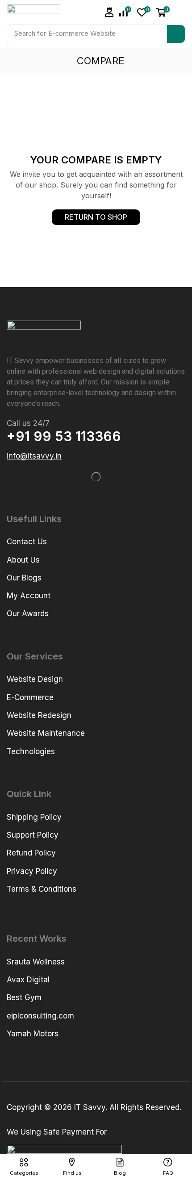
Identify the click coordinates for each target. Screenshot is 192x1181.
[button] (144, 12)
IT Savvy (89, 1107)
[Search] (176, 34)
